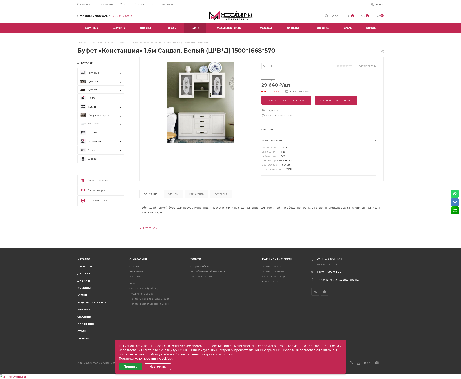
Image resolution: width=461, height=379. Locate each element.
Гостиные (85, 266)
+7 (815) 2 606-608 (94, 15)
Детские (84, 273)
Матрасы (84, 309)
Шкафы (83, 338)
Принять (130, 366)
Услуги (195, 259)
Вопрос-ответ (270, 281)
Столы (82, 331)
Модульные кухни (92, 302)
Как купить (196, 194)
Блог (132, 283)
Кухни (82, 295)
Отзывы (173, 194)
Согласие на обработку (143, 288)
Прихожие (85, 323)
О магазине (138, 259)
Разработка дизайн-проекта (207, 271)
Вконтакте (315, 292)
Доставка (221, 194)
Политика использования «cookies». (146, 358)
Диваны (83, 280)
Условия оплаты (271, 266)
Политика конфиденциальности (149, 298)
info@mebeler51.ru (329, 271)
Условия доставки (273, 271)
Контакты (135, 276)
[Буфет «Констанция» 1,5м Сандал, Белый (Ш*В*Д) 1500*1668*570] (200, 102)
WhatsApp (324, 292)
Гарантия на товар (273, 276)
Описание (150, 194)
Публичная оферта (141, 293)
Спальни (84, 316)
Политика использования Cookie (149, 303)
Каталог (84, 259)
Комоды (84, 287)
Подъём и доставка (202, 276)
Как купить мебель (277, 259)
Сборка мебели (199, 266)
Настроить (157, 366)
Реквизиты (136, 271)
